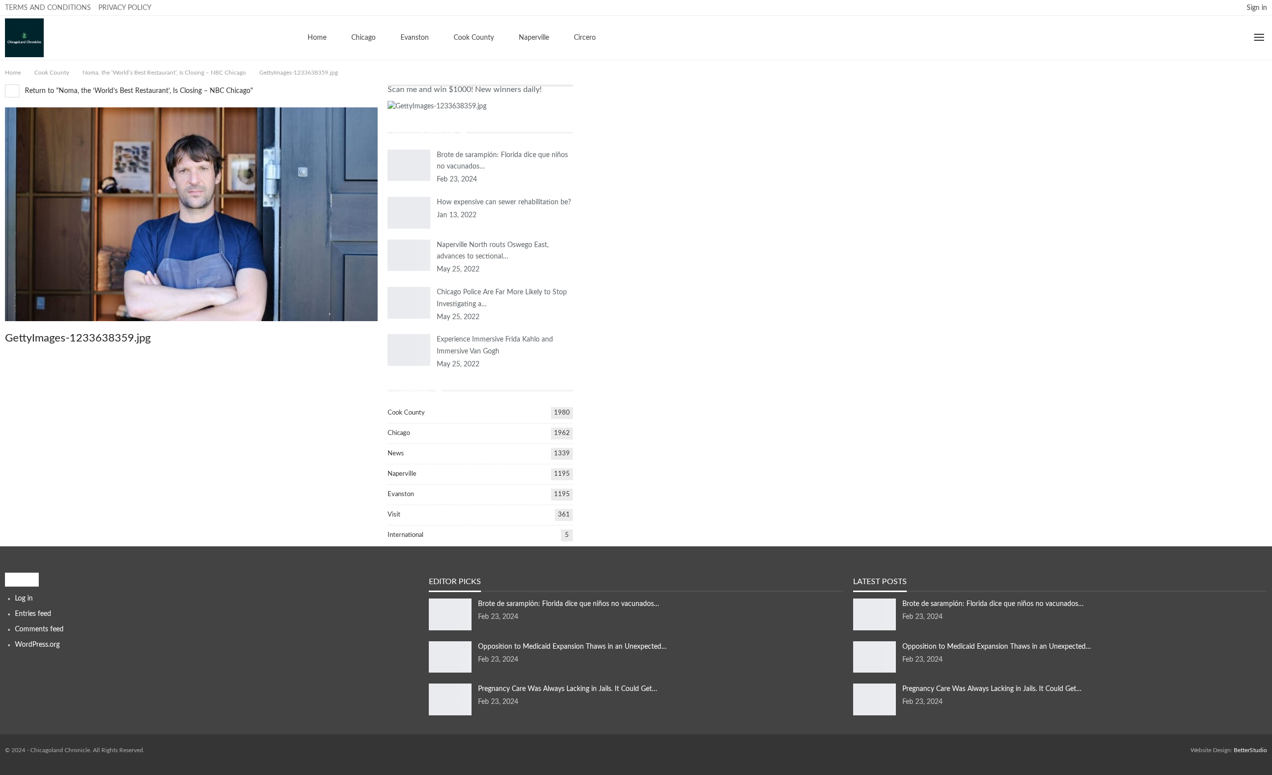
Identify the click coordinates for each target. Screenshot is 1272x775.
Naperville (534, 37)
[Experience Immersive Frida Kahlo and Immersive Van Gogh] (409, 350)
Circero (585, 37)
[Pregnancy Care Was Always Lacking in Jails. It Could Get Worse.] (450, 699)
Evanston (414, 37)
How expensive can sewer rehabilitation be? (504, 202)
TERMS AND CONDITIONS (48, 7)
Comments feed (39, 629)
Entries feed (33, 613)
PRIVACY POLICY (125, 7)
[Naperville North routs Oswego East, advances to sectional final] (409, 255)
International (405, 535)
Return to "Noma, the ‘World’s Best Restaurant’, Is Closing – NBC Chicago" (138, 90)
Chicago (363, 37)
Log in (24, 598)
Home (317, 37)
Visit (394, 515)
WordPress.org (37, 644)
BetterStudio (1250, 750)
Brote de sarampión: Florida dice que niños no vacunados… (568, 604)
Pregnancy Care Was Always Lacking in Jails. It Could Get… (567, 689)
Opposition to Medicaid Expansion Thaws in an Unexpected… (572, 646)
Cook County (474, 37)
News (396, 453)
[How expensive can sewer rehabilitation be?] (409, 213)
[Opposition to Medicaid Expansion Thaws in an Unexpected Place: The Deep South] (450, 657)
